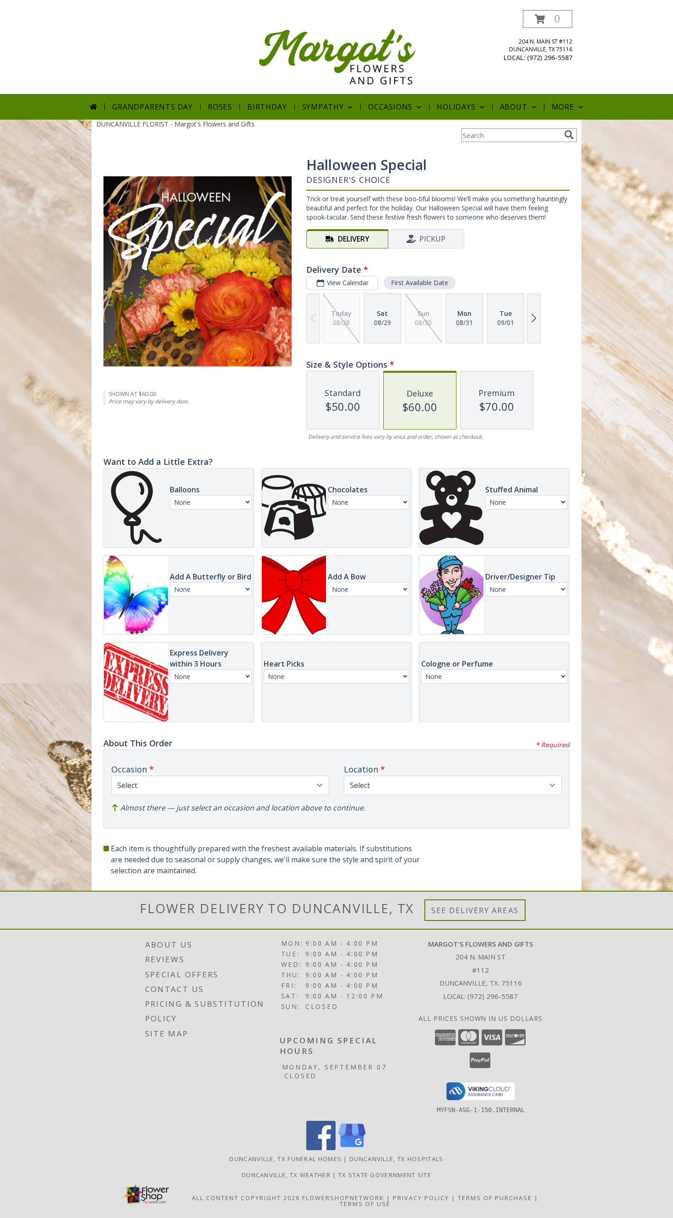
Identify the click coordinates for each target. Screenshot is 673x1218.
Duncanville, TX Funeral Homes (285, 1159)
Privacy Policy (421, 1198)
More (563, 107)
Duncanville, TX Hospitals (396, 1159)
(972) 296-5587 (549, 57)
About (513, 107)
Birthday (267, 107)
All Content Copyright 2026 (246, 1198)
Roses (220, 107)
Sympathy (323, 107)
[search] (569, 135)
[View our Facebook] (321, 1147)
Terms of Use (365, 1204)
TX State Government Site (384, 1175)
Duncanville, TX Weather (286, 1175)
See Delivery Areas (475, 910)
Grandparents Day (152, 107)
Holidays (456, 107)
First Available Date (419, 282)
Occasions (390, 107)
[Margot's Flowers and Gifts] (337, 52)
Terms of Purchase (495, 1198)
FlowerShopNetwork (343, 1198)
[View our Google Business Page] (352, 1147)
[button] (547, 19)
